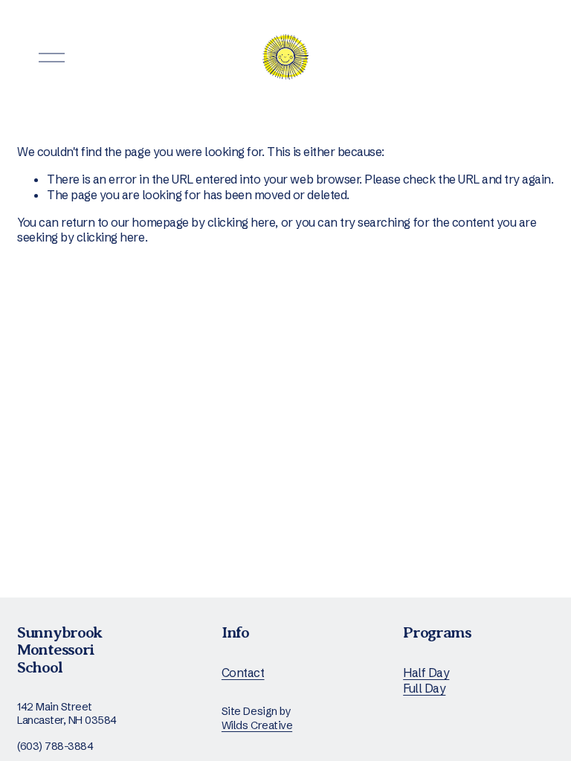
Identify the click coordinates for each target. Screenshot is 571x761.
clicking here (241, 222)
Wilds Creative (257, 725)
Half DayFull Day (426, 680)
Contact (243, 672)
